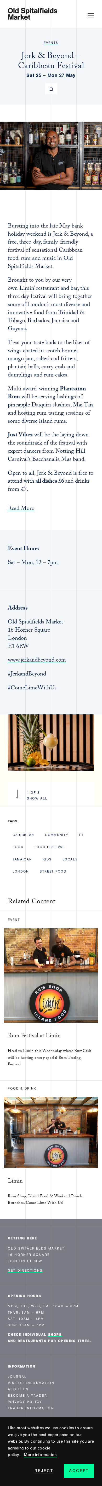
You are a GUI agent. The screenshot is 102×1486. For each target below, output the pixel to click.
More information (40, 1454)
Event (14, 920)
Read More (21, 509)
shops (55, 1335)
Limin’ (27, 289)
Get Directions (25, 1270)
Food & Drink (22, 1088)
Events (51, 43)
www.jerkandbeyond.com (37, 660)
